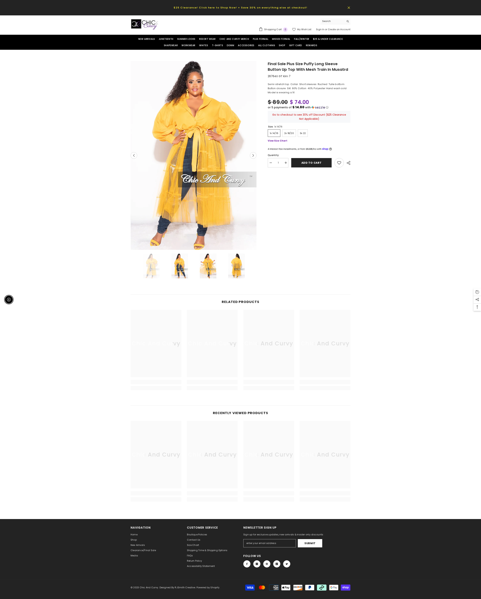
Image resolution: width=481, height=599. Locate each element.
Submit (310, 543)
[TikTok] (276, 563)
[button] (309, 107)
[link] (156, 382)
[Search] (335, 21)
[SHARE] (347, 162)
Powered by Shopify (208, 587)
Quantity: (273, 155)
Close (348, 7)
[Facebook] (246, 563)
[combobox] (332, 21)
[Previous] (134, 155)
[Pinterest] (266, 563)
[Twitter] (286, 563)
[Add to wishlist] (339, 162)
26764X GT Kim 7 (279, 76)
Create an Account (339, 29)
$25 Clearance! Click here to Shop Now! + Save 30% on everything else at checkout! (240, 7)
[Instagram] (256, 563)
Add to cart (311, 163)
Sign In (320, 29)
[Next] (253, 155)
